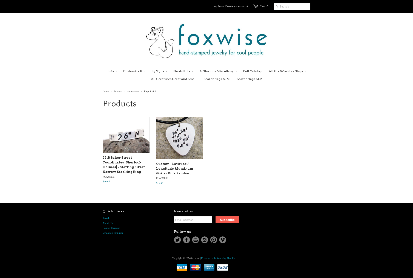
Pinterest (213, 239)
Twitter (177, 239)
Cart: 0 (264, 6)
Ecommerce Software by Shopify (218, 258)
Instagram (204, 239)
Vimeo (222, 239)
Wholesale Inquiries (113, 232)
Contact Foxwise (111, 228)
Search (106, 218)
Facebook (186, 239)
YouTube (195, 239)
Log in (217, 6)
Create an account (236, 6)
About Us (108, 223)
